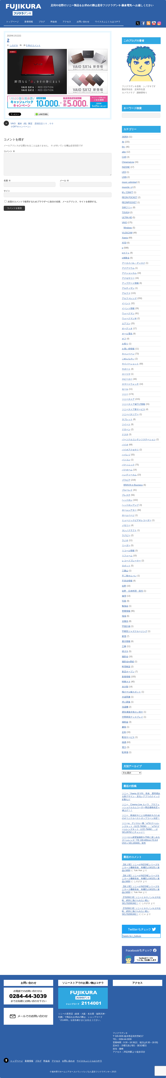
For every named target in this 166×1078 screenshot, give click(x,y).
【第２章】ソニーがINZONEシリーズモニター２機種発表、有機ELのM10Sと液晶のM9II (141, 867)
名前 (7, 180)
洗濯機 (125, 707)
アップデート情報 (130, 283)
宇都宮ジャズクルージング (134, 631)
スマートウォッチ (130, 384)
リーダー (126, 545)
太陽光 (125, 621)
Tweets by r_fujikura (131, 936)
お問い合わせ (83, 21)
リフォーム (127, 555)
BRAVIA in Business (133, 485)
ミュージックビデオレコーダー (136, 520)
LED (124, 172)
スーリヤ (126, 374)
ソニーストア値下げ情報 (133, 404)
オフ (124, 338)
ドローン (126, 429)
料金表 (54, 21)
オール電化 (127, 333)
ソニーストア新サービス (133, 409)
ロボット (126, 565)
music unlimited (129, 182)
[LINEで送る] (42, 114)
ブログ (42, 21)
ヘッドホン (127, 500)
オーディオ (127, 328)
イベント (126, 303)
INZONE (126, 167)
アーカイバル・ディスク (133, 263)
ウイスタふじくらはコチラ (107, 21)
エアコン (126, 323)
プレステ (126, 495)
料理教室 (126, 666)
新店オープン (128, 671)
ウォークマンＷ (129, 318)
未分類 (125, 686)
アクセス (67, 21)
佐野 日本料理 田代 (132, 591)
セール (125, 389)
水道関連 (126, 697)
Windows (128, 227)
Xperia (125, 238)
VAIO (124, 222)
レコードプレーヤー (131, 560)
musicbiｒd (127, 187)
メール (64, 180)
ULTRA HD (127, 217)
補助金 (125, 722)
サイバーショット (130, 364)
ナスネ (125, 434)
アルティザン (128, 288)
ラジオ (125, 540)
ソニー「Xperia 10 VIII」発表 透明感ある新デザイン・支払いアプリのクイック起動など (141, 796)
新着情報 (28, 21)
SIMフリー (127, 207)
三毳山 (125, 570)
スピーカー (127, 379)
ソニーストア (128, 399)
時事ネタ (126, 681)
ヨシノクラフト (129, 530)
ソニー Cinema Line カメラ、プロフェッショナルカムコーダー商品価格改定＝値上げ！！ (141, 807)
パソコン (126, 459)
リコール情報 (128, 550)
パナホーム (127, 470)
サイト (7, 191)
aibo (124, 152)
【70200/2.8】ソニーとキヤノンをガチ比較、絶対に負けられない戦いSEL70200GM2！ (141, 900)
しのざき (14, 45)
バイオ (125, 444)
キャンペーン (128, 354)
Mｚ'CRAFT (127, 192)
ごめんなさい (128, 359)
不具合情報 (127, 581)
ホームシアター (129, 510)
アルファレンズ (129, 298)
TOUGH (125, 212)
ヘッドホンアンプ (130, 505)
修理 (124, 596)
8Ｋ (123, 147)
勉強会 (125, 606)
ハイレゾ (126, 454)
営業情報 (126, 611)
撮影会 (125, 656)
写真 (124, 601)
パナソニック (128, 465)
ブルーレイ (127, 490)
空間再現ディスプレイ (132, 717)
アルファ (126, 293)
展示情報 (126, 641)
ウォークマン (128, 313)
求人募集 (126, 702)
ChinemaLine (128, 162)
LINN (124, 177)
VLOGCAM (127, 233)
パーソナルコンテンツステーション (139, 439)
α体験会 (126, 258)
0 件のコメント (33, 45)
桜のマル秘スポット (131, 692)
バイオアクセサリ (130, 449)
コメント (9, 151)
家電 (124, 636)
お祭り (125, 343)
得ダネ (125, 651)
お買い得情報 (128, 349)
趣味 (124, 727)
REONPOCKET (129, 202)
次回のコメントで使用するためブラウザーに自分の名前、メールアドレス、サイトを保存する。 (53, 201)
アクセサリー (128, 278)
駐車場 (125, 752)
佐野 (124, 586)
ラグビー (126, 535)
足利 (124, 732)
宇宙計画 (126, 626)
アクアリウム (128, 268)
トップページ (12, 21)
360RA (125, 137)
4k (123, 142)
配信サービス (128, 737)
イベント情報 (128, 308)
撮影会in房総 (128, 661)
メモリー (126, 525)
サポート (126, 369)
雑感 (124, 742)
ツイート (126, 424)
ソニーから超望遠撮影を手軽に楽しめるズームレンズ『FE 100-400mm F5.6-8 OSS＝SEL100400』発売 (141, 840)
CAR (124, 157)
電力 (124, 747)
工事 (124, 646)
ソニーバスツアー (130, 414)
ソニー (125, 394)
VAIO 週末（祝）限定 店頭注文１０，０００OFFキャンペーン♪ (29, 125)
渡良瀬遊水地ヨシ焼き (132, 712)
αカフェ (126, 253)
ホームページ (128, 515)
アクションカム (129, 273)
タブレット (127, 419)
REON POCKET (129, 197)
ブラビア (126, 480)
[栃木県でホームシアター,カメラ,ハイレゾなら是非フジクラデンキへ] (23, 13)
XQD (124, 243)
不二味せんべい (129, 575)
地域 (124, 616)
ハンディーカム (129, 475)
